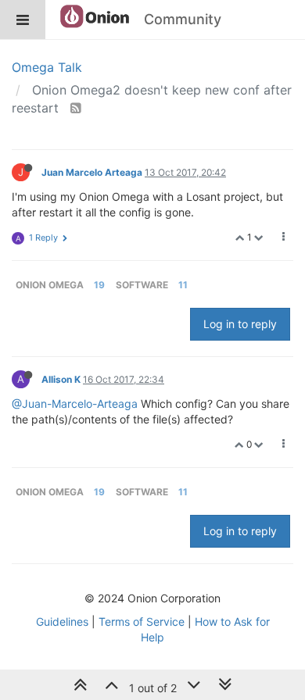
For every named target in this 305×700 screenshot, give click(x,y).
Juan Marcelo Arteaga (91, 172)
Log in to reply (240, 323)
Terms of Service (142, 621)
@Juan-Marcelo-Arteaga (75, 403)
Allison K (61, 379)
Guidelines (62, 621)
